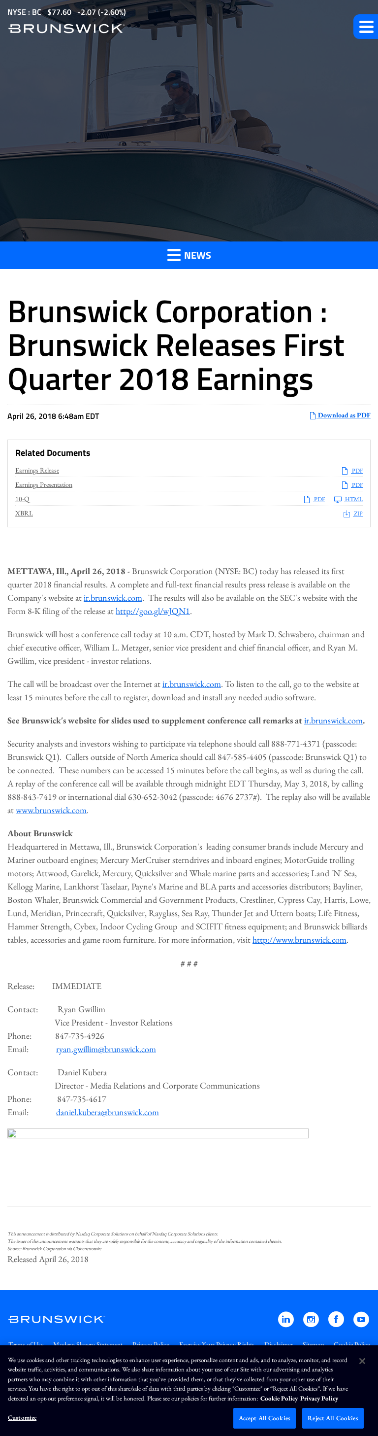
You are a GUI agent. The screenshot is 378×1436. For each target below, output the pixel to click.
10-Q (22, 498)
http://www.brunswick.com (299, 939)
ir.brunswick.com (113, 597)
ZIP (358, 513)
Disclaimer (278, 1344)
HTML (353, 499)
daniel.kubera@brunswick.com (107, 1112)
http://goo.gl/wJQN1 (153, 610)
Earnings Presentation (43, 484)
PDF (357, 471)
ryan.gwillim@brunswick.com (106, 1049)
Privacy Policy (150, 1344)
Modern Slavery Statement (88, 1344)
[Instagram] (312, 1324)
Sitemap (313, 1344)
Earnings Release (37, 470)
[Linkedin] (287, 1324)
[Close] (362, 1361)
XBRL (24, 513)
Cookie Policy (352, 1344)
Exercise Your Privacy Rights (216, 1344)
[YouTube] (361, 1324)
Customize (22, 1417)
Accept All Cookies (264, 1418)
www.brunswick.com (51, 810)
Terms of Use (25, 1344)
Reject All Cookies (333, 1418)
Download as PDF (343, 414)
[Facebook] (337, 1324)
